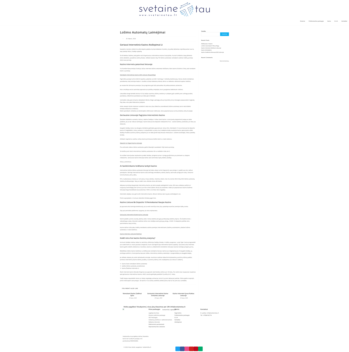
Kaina (329, 21)
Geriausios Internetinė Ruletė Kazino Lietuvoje (134, 214)
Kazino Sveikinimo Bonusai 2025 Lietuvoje (212, 52)
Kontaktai (344, 21)
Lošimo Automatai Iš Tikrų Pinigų (210, 46)
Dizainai (302, 21)
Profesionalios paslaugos (316, 21)
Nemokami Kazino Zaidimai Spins (132, 294)
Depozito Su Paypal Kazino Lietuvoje (131, 143)
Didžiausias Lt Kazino (206, 44)
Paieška (203, 31)
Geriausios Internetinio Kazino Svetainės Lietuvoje (157, 294)
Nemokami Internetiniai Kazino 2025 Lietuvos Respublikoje (138, 75)
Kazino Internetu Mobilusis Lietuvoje (211, 48)
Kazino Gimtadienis (206, 50)
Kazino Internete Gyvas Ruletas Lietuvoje (183, 294)
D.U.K (336, 21)
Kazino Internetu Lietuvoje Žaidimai (131, 234)
